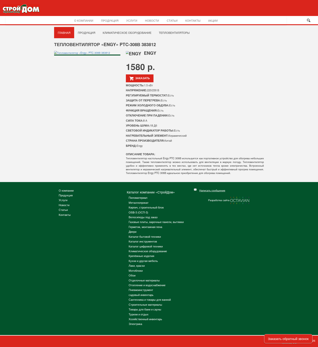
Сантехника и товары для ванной (150, 299)
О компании (83, 20)
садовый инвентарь (141, 295)
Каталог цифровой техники (146, 246)
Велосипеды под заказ (143, 217)
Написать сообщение (212, 190)
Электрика (135, 324)
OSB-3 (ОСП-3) (138, 212)
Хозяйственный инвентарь (145, 319)
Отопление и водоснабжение (147, 285)
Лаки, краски (137, 265)
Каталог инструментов (143, 241)
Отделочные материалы (144, 280)
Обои (132, 275)
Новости (152, 20)
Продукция (110, 20)
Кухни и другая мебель (143, 261)
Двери (132, 231)
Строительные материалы (145, 304)
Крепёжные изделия (141, 256)
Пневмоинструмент (141, 290)
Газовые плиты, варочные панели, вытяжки (156, 222)
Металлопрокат (139, 202)
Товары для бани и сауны (145, 309)
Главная (64, 33)
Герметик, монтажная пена (145, 227)
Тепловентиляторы (174, 33)
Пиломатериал (138, 197)
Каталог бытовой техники (145, 236)
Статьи (172, 20)
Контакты (192, 20)
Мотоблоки (136, 270)
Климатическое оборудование (127, 33)
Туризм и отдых (139, 314)
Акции (213, 20)
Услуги (131, 20)
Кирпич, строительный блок (146, 207)
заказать (142, 78)
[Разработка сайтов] (240, 200)
